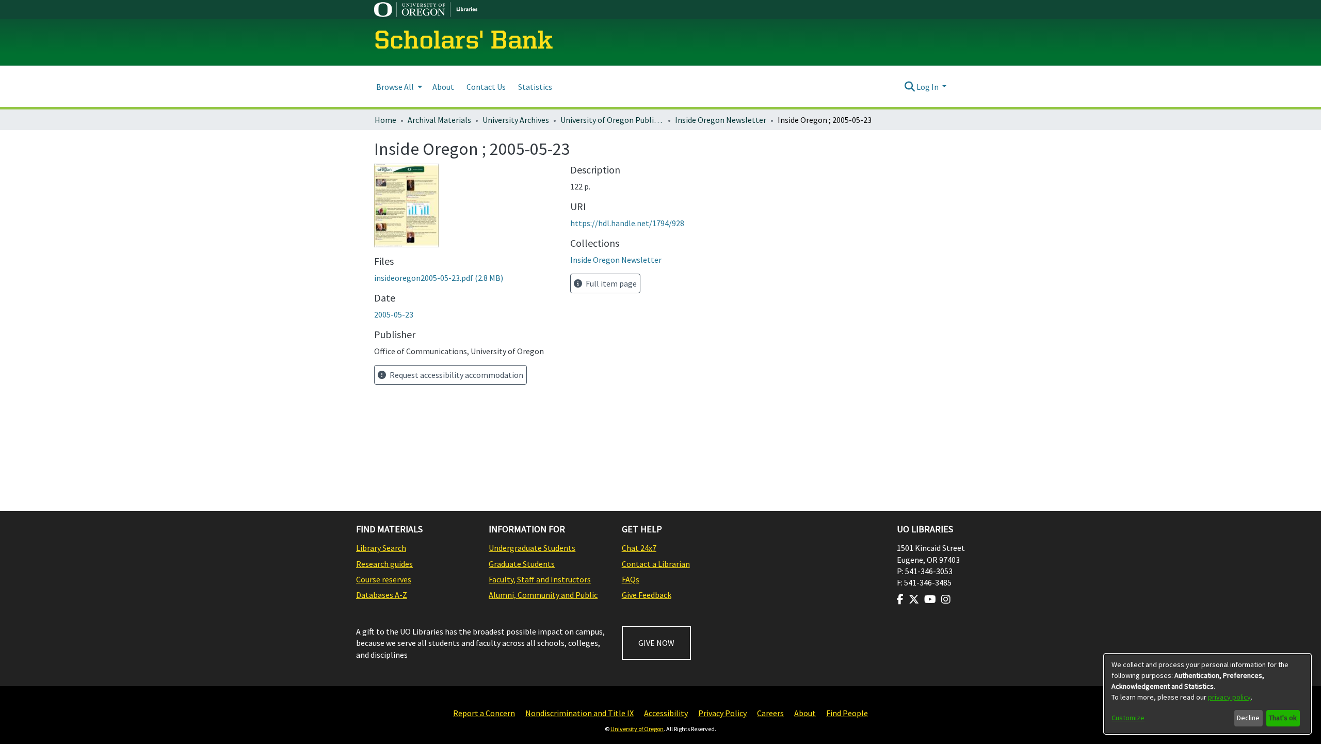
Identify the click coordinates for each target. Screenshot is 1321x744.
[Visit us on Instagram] (946, 599)
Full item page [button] (610, 283)
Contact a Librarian (656, 564)
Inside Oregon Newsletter (720, 120)
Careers (770, 713)
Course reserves (383, 579)
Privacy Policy (722, 713)
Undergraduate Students (532, 548)
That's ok (1283, 717)
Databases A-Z (381, 595)
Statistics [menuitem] (535, 87)
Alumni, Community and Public (543, 595)
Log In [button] (928, 87)
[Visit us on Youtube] (930, 599)
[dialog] (1207, 694)
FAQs (630, 579)
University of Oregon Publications (612, 120)
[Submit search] (909, 87)
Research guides (384, 564)
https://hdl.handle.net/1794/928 (627, 223)
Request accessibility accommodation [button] (455, 375)
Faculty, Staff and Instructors (540, 579)
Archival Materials (439, 120)
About (805, 713)
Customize (1128, 717)
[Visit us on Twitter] (914, 599)
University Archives (515, 120)
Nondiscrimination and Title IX (579, 713)
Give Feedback (646, 595)
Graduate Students (522, 564)
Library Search (381, 548)
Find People (847, 713)
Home (385, 120)
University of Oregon (637, 729)
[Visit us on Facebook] (900, 599)
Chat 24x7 (639, 548)
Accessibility (666, 713)
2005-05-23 (393, 314)
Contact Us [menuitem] (486, 87)
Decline (1248, 717)
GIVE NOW (656, 643)
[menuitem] (398, 86)
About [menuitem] (443, 87)
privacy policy (1229, 697)
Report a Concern (484, 713)
